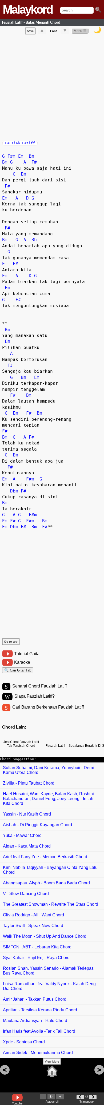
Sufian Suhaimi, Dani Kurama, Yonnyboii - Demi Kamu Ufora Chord (48, 770)
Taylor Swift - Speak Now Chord (33, 925)
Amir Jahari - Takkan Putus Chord (34, 999)
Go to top (11, 641)
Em (20, 156)
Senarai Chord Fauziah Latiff (39, 686)
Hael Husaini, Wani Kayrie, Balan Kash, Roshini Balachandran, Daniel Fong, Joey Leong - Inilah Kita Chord (48, 799)
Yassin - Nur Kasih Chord (27, 814)
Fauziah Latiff (20, 143)
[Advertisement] (52, 86)
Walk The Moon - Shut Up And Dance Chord (44, 936)
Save (30, 31)
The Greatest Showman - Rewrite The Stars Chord (50, 904)
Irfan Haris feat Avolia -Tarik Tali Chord (39, 1031)
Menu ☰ (80, 31)
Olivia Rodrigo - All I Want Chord (33, 915)
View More (52, 1061)
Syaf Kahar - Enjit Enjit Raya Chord (36, 957)
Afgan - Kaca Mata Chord (27, 846)
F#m (11, 156)
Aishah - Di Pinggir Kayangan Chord (37, 824)
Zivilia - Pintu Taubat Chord (28, 783)
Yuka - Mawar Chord (22, 835)
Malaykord (27, 9)
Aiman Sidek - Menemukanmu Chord (38, 1052)
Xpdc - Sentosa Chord (24, 1042)
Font (53, 31)
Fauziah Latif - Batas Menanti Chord (31, 23)
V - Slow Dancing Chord (26, 893)
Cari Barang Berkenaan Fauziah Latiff (48, 707)
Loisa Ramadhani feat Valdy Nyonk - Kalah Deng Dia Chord (49, 986)
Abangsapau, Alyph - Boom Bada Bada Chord (46, 883)
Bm (31, 156)
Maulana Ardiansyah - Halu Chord (35, 1020)
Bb (34, 239)
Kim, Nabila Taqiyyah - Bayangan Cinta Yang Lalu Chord (50, 870)
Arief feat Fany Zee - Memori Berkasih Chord (45, 856)
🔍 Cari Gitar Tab (17, 670)
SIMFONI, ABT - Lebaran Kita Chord (37, 947)
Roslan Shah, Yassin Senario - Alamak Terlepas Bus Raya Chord (48, 970)
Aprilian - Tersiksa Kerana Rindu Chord (40, 1010)
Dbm (14, 491)
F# (34, 162)
